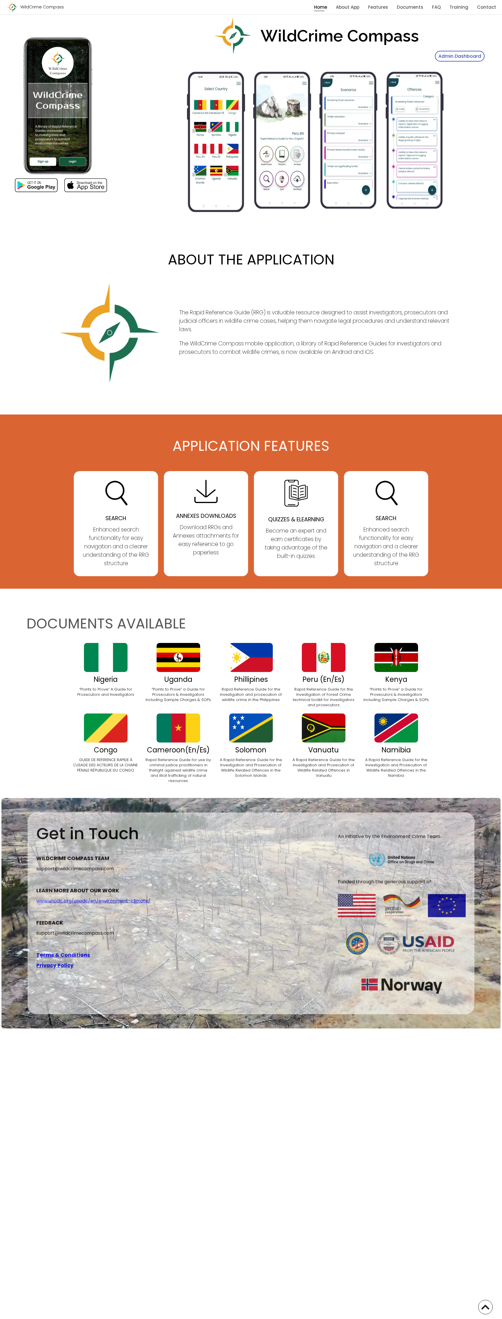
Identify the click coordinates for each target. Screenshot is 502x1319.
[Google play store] (36, 186)
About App (347, 7)
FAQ (436, 7)
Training (458, 7)
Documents (410, 7)
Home (320, 7)
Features (378, 7)
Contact (486, 7)
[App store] (85, 186)
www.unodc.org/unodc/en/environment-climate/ (93, 901)
